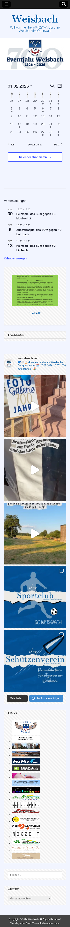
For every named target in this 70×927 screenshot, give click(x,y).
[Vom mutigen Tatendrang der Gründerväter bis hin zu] (35, 597)
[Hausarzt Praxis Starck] (26, 777)
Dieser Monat (35, 144)
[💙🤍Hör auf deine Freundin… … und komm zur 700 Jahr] (35, 470)
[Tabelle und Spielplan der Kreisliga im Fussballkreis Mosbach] (26, 770)
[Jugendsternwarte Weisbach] (26, 792)
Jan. (13, 144)
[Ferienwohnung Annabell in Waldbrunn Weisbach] (26, 755)
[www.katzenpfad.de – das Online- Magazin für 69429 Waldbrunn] (26, 806)
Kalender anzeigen (15, 258)
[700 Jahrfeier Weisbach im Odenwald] (26, 733)
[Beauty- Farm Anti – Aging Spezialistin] (26, 821)
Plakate (35, 313)
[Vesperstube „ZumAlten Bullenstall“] (26, 857)
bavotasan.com (51, 923)
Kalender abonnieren (33, 157)
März (57, 144)
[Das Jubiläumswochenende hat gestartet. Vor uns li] (35, 406)
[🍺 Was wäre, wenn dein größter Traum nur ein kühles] (35, 533)
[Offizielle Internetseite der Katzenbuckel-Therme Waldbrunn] (26, 799)
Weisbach (35, 19)
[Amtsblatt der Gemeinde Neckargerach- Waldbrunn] (26, 741)
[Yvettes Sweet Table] (26, 850)
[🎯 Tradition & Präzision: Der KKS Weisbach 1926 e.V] (35, 661)
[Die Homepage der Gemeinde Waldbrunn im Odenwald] (26, 843)
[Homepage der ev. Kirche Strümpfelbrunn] (26, 748)
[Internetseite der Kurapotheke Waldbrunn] (26, 828)
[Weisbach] (35, 54)
